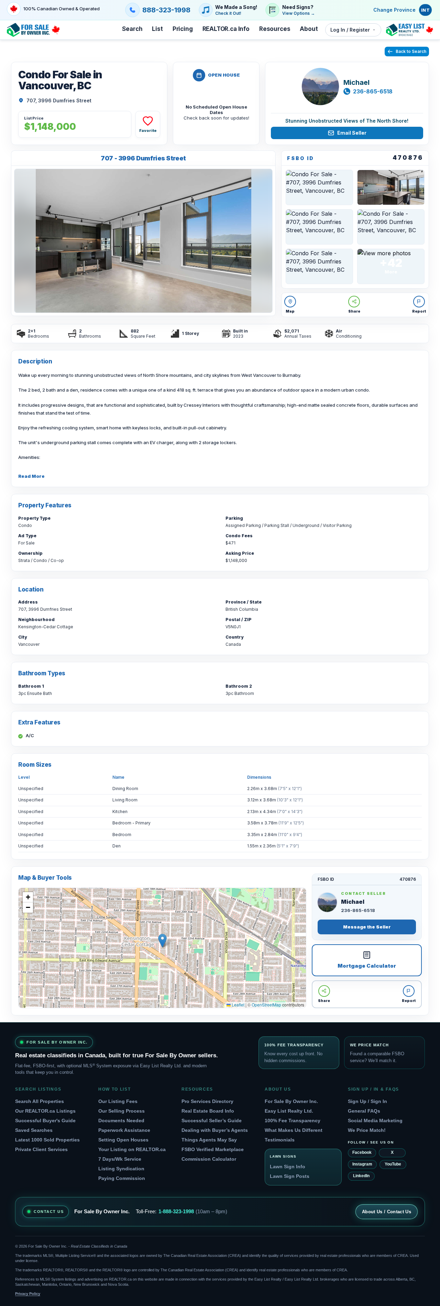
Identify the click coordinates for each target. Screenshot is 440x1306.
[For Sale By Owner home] (33, 30)
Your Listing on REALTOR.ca (132, 1149)
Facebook (362, 1152)
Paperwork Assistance (124, 1130)
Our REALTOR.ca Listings (45, 1111)
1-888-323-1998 (176, 1211)
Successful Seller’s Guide (212, 1120)
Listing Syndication (121, 1168)
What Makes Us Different (293, 1130)
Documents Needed (121, 1120)
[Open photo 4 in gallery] (319, 227)
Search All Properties (39, 1101)
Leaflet (237, 1004)
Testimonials (280, 1139)
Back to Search (411, 51)
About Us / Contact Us (386, 1211)
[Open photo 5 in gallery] (391, 227)
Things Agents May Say (209, 1139)
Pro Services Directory (207, 1101)
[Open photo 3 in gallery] (391, 187)
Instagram (362, 1164)
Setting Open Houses (123, 1139)
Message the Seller (367, 927)
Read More (31, 476)
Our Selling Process (121, 1111)
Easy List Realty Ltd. (289, 1111)
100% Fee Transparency (292, 1120)
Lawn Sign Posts (289, 1176)
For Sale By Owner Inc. (291, 1101)
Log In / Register (350, 30)
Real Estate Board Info (208, 1111)
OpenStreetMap (266, 1004)
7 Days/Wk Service (119, 1159)
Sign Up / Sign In (367, 1101)
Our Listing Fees (118, 1101)
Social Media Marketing (375, 1120)
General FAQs (364, 1111)
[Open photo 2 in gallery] (319, 187)
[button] (162, 941)
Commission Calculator (209, 1159)
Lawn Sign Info (287, 1166)
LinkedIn (361, 1175)
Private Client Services (41, 1149)
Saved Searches (34, 1130)
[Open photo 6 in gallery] (319, 266)
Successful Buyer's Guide (45, 1120)
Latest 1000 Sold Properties (47, 1139)
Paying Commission (121, 1178)
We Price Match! (367, 1130)
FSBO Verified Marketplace (213, 1149)
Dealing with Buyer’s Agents (215, 1130)
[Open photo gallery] (143, 241)
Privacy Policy (27, 1294)
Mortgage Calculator (367, 965)
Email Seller (351, 133)
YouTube (393, 1164)
